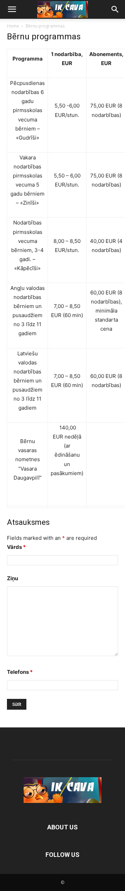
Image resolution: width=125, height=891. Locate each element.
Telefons (20, 672)
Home (13, 26)
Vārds (16, 547)
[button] (12, 9)
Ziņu (12, 578)
